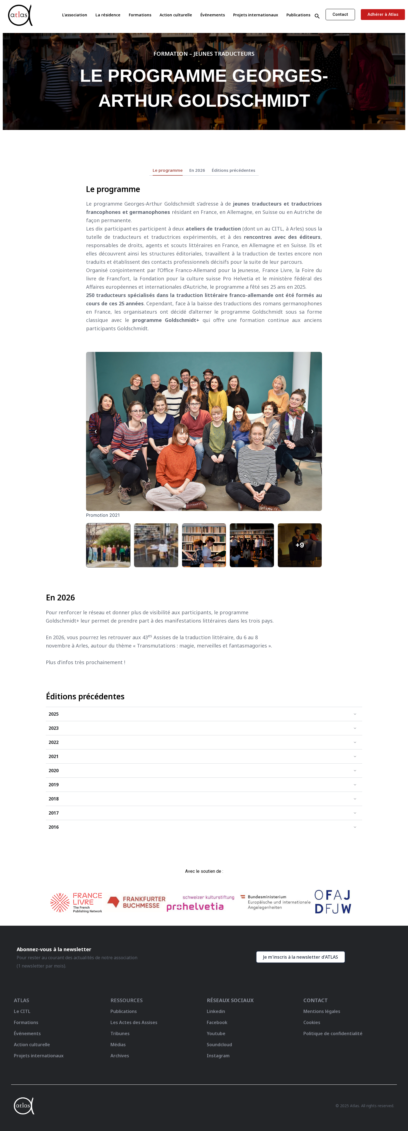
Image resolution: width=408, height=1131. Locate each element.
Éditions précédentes (233, 170)
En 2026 (197, 170)
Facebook (217, 1022)
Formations (140, 14)
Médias (118, 1045)
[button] (317, 16)
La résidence (107, 14)
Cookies (311, 1022)
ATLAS (21, 1000)
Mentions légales (321, 1011)
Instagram (218, 1056)
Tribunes (120, 1033)
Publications (298, 14)
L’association (74, 14)
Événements (212, 14)
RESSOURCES (126, 1000)
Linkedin (216, 1011)
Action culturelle (176, 14)
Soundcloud (219, 1045)
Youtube (216, 1033)
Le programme (168, 170)
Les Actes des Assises (134, 1022)
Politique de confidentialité (332, 1033)
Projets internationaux (255, 14)
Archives (119, 1056)
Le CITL (22, 1011)
